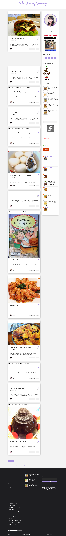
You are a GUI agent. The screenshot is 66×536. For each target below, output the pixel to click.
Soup (39, 7)
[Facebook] (46, 58)
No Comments (27, 11)
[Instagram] (49, 58)
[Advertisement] (15, 60)
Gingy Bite (50, 27)
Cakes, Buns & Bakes (24, 7)
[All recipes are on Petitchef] (46, 149)
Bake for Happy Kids (47, 180)
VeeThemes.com (27, 534)
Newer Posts (11, 461)
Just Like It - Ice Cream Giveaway (20, 196)
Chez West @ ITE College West (19, 368)
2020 (10, 489)
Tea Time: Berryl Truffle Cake (19, 442)
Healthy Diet (44, 7)
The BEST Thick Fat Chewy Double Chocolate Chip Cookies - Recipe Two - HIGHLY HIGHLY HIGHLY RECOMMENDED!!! (52, 183)
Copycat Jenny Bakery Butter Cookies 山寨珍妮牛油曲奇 (52, 87)
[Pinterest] (52, 58)
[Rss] (55, 58)
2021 (9, 487)
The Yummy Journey (33, 3)
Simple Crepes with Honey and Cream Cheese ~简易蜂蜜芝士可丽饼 (52, 202)
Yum (8, 11)
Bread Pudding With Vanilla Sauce (20, 347)
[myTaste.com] (45, 145)
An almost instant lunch (51, 208)
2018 (10, 491)
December (11, 502)
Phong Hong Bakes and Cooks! (49, 156)
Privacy (51, 534)
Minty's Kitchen (46, 187)
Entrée (17, 7)
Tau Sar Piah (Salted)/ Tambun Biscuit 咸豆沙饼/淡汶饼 (53, 105)
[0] (38, 39)
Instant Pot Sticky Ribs (51, 174)
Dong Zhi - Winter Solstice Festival (20, 175)
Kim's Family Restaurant (17, 388)
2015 (9, 496)
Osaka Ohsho (14, 112)
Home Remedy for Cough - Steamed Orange (52, 93)
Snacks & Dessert (33, 7)
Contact (54, 534)
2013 (9, 500)
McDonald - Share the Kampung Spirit (22, 133)
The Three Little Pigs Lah (18, 260)
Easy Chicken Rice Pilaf (51, 188)
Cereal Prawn (14, 305)
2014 (9, 498)
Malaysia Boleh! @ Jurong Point (20, 92)
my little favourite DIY (47, 200)
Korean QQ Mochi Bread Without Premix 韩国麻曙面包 (53, 99)
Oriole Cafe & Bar (15, 71)
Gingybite (11, 11)
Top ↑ (57, 534)
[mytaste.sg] (45, 142)
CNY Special (11, 7)
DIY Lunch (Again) (50, 157)
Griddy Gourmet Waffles (17, 38)
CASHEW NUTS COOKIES (52, 168)
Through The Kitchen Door (48, 167)
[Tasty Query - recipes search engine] (46, 138)
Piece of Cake (46, 207)
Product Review (52, 7)
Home (6, 7)
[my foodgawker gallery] (50, 128)
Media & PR (59, 7)
